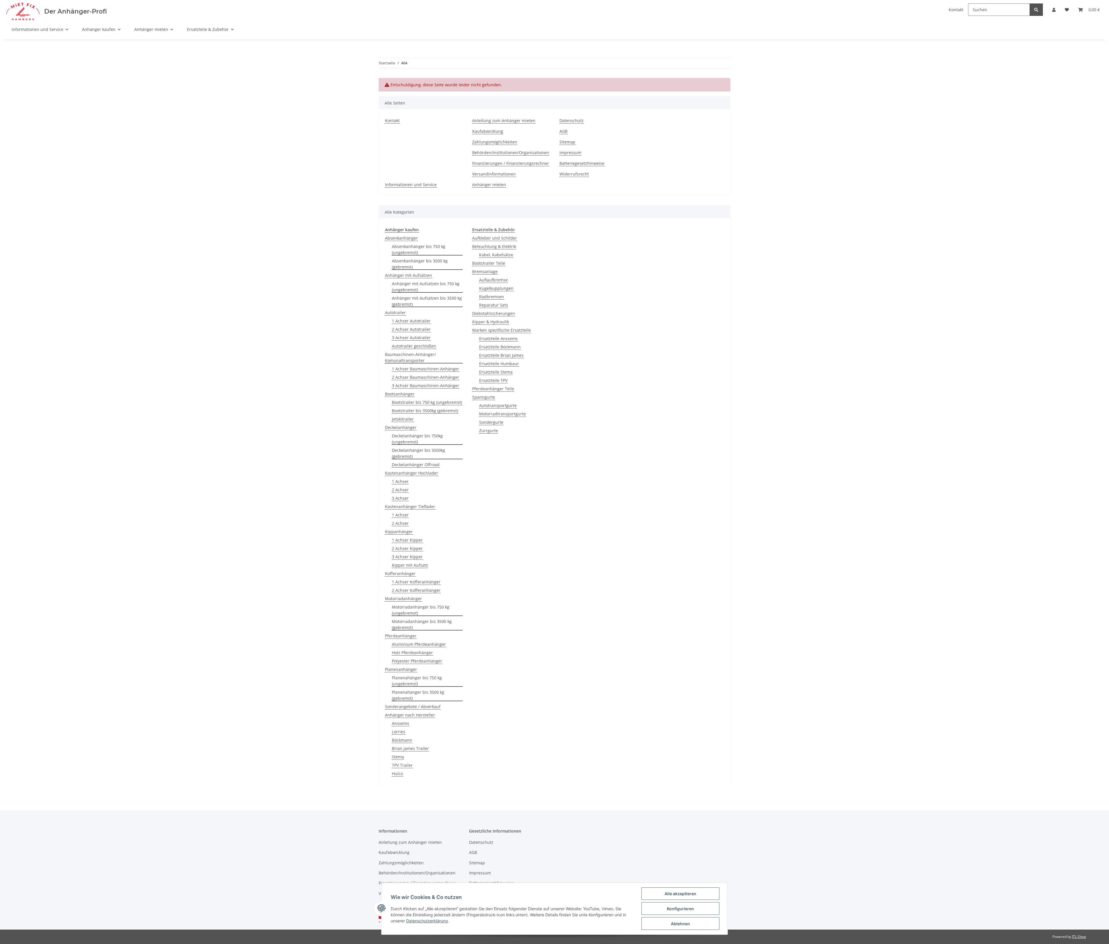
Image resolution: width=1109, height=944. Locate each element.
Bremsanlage (485, 271)
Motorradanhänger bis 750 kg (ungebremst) (420, 610)
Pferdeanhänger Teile (493, 388)
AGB (563, 131)
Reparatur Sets (493, 305)
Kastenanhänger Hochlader (411, 473)
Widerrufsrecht (574, 174)
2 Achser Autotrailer (411, 329)
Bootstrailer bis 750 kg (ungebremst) (427, 402)
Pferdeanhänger (400, 636)
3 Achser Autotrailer (411, 337)
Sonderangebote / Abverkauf (412, 706)
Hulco (397, 773)
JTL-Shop (1079, 936)
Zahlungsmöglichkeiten (494, 142)
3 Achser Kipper (407, 556)
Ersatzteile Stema (496, 372)
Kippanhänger (399, 531)
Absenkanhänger (401, 238)
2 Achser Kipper (407, 548)
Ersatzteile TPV (493, 380)
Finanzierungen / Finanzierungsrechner (510, 163)
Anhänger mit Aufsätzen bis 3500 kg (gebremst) (427, 301)
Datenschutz (571, 120)
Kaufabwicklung (487, 131)
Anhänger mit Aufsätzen (408, 275)
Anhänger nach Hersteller (410, 715)
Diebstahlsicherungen (493, 313)
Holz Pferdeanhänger (412, 652)
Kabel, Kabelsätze (496, 255)
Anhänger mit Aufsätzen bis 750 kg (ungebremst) (425, 286)
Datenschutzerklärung (427, 920)
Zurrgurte (488, 430)
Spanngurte (483, 397)
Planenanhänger (401, 669)
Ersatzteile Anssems (498, 338)
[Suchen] (1036, 9)
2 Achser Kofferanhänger (416, 590)
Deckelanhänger (400, 427)
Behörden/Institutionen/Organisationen (510, 152)
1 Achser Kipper (407, 540)
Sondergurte (491, 422)
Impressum (570, 152)
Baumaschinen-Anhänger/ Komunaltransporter (410, 357)
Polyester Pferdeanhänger (417, 661)
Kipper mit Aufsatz (410, 565)
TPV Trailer (402, 765)
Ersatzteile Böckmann (500, 347)
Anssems (400, 723)
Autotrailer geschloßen (414, 346)
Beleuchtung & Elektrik (494, 246)
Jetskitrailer (403, 419)
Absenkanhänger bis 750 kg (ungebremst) (418, 249)
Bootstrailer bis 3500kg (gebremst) (425, 410)
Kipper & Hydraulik (490, 321)
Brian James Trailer (410, 748)
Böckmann (402, 740)
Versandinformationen (494, 174)
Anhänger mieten (489, 184)
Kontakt (392, 120)
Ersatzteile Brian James (501, 355)
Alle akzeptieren (680, 893)
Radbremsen (491, 296)
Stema (398, 757)
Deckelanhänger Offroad (416, 464)
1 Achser (400, 481)
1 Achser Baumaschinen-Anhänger (425, 369)
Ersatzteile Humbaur (499, 363)
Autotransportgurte (498, 405)
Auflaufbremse (493, 280)
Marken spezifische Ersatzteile (501, 330)
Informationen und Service (411, 184)
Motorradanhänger (403, 598)
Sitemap (567, 142)
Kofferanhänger (400, 573)
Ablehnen (680, 923)
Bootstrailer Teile (488, 263)
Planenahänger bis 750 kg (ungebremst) (417, 680)
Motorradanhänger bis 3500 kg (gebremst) (422, 624)
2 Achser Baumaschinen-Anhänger (425, 377)
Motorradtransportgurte (502, 414)
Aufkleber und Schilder (494, 238)
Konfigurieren (680, 908)
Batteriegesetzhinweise (581, 163)
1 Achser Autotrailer (411, 321)
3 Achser (400, 498)
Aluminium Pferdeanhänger (419, 644)
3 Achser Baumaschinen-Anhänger (425, 385)
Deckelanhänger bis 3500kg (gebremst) (418, 453)
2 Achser (400, 489)
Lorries (398, 731)
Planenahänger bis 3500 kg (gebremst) (418, 695)
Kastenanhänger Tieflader (410, 506)
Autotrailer (395, 312)
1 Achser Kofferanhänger (416, 582)
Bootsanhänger (399, 394)
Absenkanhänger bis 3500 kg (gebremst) (420, 264)
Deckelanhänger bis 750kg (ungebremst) (417, 439)
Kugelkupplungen (496, 288)
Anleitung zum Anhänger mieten (503, 120)
